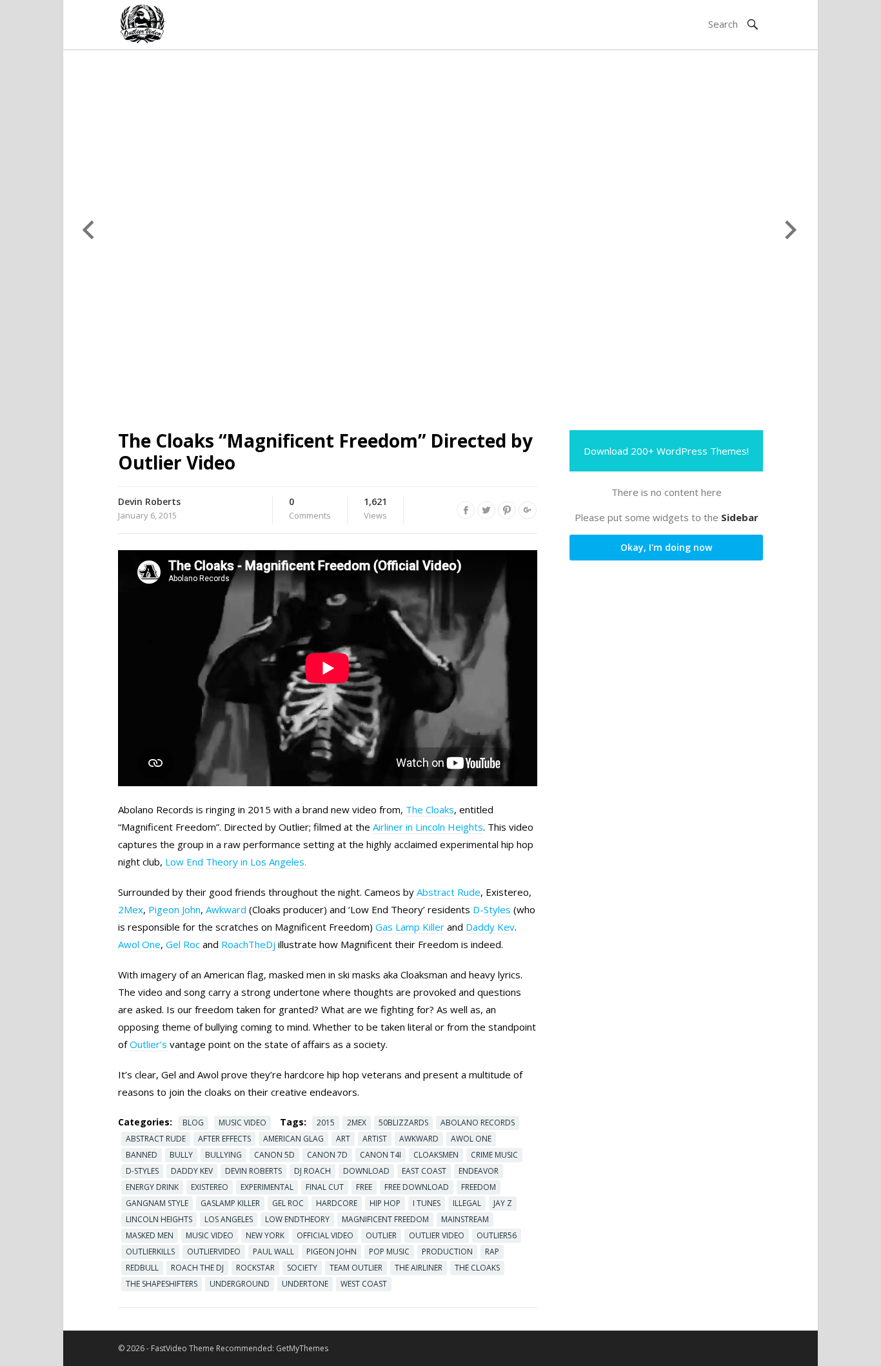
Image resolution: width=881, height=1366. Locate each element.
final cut (325, 1187)
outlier (381, 1235)
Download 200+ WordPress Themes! (666, 450)
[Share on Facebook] (466, 510)
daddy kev (192, 1170)
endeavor (479, 1170)
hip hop (385, 1203)
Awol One (139, 944)
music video (209, 1235)
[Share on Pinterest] (507, 510)
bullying (223, 1154)
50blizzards (403, 1122)
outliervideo (214, 1251)
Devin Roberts (149, 501)
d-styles (142, 1170)
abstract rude (156, 1138)
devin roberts (253, 1170)
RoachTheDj (248, 944)
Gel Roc (183, 944)
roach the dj (197, 1267)
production (447, 1251)
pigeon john (331, 1251)
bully (181, 1154)
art (343, 1138)
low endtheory (297, 1219)
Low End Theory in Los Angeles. (234, 861)
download (366, 1170)
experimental (267, 1187)
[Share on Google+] (528, 510)
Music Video (242, 1122)
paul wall (273, 1251)
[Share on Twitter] (486, 510)
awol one (471, 1138)
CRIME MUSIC (494, 1154)
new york (265, 1235)
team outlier (356, 1267)
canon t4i (380, 1154)
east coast (424, 1170)
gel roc (288, 1203)
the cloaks (477, 1267)
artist (374, 1138)
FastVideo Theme (182, 1348)
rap (492, 1251)
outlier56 (497, 1235)
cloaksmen (436, 1154)
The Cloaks (430, 809)
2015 (326, 1122)
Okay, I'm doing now (666, 547)
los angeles (228, 1219)
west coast (364, 1283)
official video (325, 1235)
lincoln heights (159, 1219)
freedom (478, 1187)
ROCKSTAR (255, 1267)
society (302, 1267)
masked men (149, 1235)
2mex (356, 1122)
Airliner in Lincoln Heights (428, 826)
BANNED (141, 1154)
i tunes (426, 1203)
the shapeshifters (161, 1283)
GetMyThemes (302, 1348)
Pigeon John (174, 909)
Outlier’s (148, 1044)
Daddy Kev (490, 926)
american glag (293, 1138)
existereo (209, 1187)
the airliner (418, 1267)
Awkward (226, 909)
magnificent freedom (385, 1219)
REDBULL (142, 1267)
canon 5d (274, 1154)
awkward (419, 1138)
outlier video (436, 1235)
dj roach (312, 1170)
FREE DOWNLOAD (416, 1187)
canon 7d (327, 1154)
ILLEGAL (467, 1203)
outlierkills (150, 1251)
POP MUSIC (389, 1251)
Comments (310, 509)
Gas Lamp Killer (409, 926)
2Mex (130, 909)
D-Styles (492, 909)
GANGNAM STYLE (157, 1203)
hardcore (336, 1203)
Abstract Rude (448, 892)
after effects (224, 1138)
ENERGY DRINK (152, 1187)
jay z (502, 1203)
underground (240, 1283)
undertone (305, 1283)
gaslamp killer (230, 1203)
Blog (193, 1122)
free (364, 1187)
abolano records (477, 1122)
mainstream (465, 1219)
